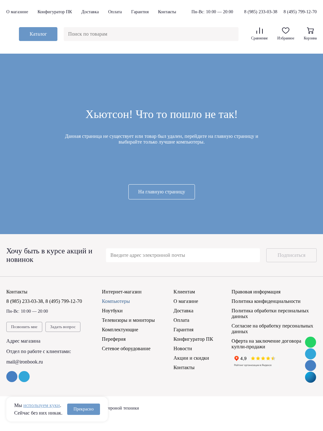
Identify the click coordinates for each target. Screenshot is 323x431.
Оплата (115, 11)
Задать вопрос (63, 326)
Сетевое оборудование (126, 348)
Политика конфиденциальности (266, 301)
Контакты (167, 11)
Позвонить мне (24, 326)
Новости (182, 348)
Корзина (310, 38)
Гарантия (140, 11)
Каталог (38, 34)
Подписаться (291, 255)
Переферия (114, 339)
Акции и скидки (191, 358)
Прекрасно (83, 409)
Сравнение (259, 38)
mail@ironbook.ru (24, 361)
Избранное (285, 38)
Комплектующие (120, 329)
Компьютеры (116, 301)
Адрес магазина (23, 341)
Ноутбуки (112, 310)
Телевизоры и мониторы (128, 320)
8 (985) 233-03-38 (260, 12)
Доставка (90, 11)
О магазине (17, 11)
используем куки (41, 405)
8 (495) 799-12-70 (300, 11)
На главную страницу (161, 191)
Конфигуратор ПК (55, 11)
